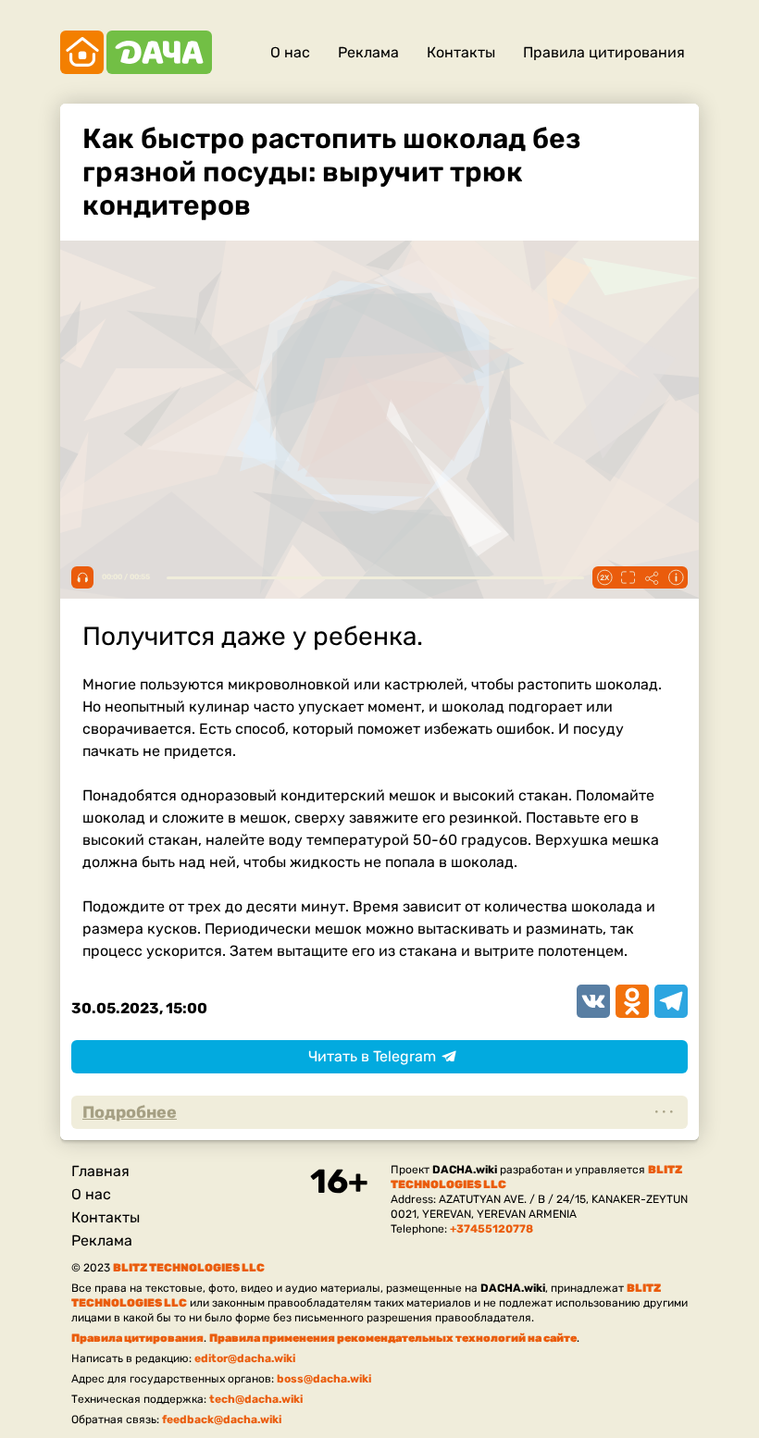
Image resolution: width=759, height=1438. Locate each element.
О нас (290, 52)
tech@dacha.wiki (256, 1399)
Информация (676, 577)
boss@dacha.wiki (324, 1378)
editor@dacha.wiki (244, 1358)
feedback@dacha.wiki (221, 1419)
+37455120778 (491, 1228)
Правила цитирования (604, 52)
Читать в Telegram (372, 1056)
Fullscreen (628, 577)
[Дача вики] (136, 52)
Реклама (368, 52)
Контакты (461, 52)
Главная (100, 1171)
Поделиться (652, 577)
